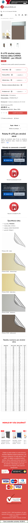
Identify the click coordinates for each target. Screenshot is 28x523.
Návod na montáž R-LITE (14, 213)
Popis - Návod (14, 125)
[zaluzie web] (8, 7)
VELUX (11, 18)
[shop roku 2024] (14, 471)
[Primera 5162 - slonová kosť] (13, 262)
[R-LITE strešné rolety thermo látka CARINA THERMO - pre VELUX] (14, 30)
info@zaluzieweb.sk (7, 517)
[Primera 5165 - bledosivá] (13, 303)
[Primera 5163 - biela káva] (13, 282)
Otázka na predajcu (14, 128)
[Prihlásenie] (22, 15)
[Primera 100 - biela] (13, 241)
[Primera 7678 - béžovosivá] (13, 323)
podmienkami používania (8, 156)
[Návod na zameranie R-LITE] (14, 173)
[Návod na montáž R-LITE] (14, 207)
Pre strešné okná (4, 18)
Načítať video (9, 160)
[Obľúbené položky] (19, 15)
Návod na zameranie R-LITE (14, 180)
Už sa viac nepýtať (19, 160)
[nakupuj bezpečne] (14, 499)
